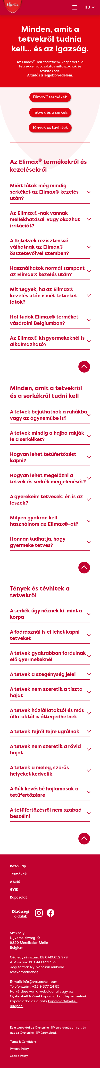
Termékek (18, 874)
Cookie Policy (19, 1056)
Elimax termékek (50, 97)
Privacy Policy (19, 1049)
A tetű (15, 882)
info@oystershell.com (40, 981)
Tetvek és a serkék (50, 112)
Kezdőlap (18, 866)
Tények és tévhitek (50, 127)
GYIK (14, 889)
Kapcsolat (18, 897)
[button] (75, 7)
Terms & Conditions (23, 1042)
